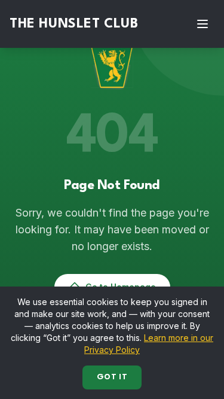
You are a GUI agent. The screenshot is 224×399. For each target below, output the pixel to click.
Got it (112, 377)
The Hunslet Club (74, 24)
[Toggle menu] (202, 24)
